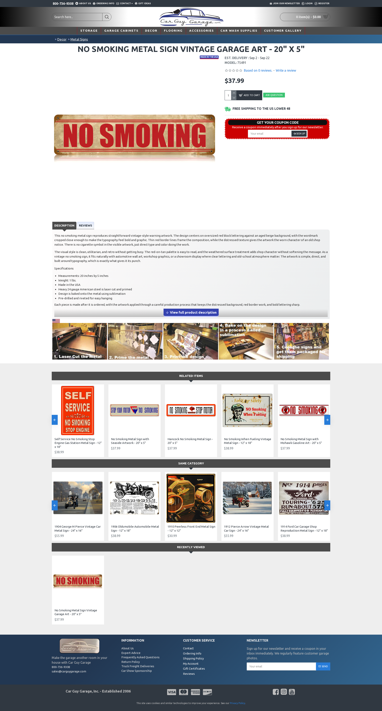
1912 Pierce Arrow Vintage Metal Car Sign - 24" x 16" (246, 528)
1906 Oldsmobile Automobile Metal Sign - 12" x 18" (135, 528)
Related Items (191, 375)
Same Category (191, 463)
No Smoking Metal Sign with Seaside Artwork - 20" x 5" (130, 441)
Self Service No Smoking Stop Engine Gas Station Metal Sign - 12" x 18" (78, 442)
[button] (55, 420)
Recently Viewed (191, 547)
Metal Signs (79, 39)
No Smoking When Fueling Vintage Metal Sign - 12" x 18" (247, 441)
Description (64, 225)
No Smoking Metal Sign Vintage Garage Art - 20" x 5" (76, 612)
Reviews (85, 225)
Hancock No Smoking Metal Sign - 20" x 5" (190, 441)
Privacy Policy (237, 703)
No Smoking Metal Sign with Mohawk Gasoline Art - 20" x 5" (301, 441)
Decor (61, 39)
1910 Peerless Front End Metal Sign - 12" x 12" (191, 528)
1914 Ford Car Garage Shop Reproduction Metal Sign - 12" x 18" (304, 528)
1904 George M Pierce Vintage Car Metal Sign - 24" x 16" (78, 528)
